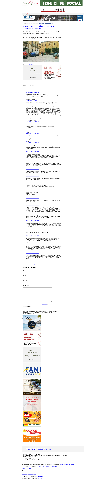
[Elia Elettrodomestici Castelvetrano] (53, 20)
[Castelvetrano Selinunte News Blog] (53, 11)
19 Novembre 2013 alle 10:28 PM (32, 229)
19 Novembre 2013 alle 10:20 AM (32, 92)
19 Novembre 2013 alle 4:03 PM (32, 189)
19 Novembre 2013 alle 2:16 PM (32, 160)
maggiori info (44, 304)
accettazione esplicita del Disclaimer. (67, 464)
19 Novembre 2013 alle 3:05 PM (32, 176)
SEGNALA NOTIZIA (29, 13)
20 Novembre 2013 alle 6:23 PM (32, 243)
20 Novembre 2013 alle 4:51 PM (32, 235)
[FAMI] (32, 378)
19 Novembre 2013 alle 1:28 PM (32, 142)
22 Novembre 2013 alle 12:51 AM (32, 253)
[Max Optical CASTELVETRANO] (32, 330)
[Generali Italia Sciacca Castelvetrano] (51, 80)
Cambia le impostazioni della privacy (29, 474)
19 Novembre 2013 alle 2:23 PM (32, 169)
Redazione (36, 23)
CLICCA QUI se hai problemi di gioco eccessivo (48, 466)
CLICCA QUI (40, 476)
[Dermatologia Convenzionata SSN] (32, 410)
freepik (30, 471)
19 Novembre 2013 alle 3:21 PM (32, 183)
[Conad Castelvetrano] (32, 442)
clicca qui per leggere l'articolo (29, 264)
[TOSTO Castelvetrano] (32, 394)
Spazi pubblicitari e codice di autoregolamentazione (38, 449)
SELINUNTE (27, 14)
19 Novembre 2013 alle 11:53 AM (32, 121)
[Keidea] (32, 426)
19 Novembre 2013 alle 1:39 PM (32, 151)
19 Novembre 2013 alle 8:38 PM (32, 220)
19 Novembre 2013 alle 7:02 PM (32, 205)
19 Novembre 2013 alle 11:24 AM (32, 100)
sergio (27, 132)
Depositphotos (31, 470)
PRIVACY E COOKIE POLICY (28, 468)
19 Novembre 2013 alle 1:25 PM (32, 133)
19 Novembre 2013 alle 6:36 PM (32, 198)
